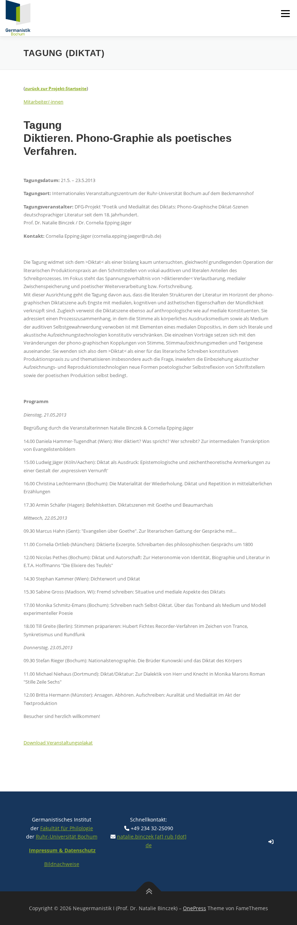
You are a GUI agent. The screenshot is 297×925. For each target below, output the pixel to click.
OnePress (194, 908)
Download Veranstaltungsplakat (58, 742)
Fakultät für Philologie (66, 828)
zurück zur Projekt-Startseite (56, 88)
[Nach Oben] (149, 891)
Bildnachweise (61, 864)
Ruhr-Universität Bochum (66, 836)
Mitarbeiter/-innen (43, 101)
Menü (285, 13)
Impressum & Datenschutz (62, 850)
